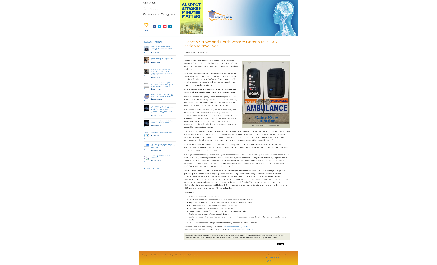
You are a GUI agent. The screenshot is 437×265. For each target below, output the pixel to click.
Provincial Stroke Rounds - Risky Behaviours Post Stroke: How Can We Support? (163, 145)
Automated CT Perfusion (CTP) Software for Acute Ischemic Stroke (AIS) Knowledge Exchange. (162, 84)
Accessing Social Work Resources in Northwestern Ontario (162, 59)
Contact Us (150, 8)
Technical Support (273, 257)
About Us (149, 2)
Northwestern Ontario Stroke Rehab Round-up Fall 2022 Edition (162, 121)
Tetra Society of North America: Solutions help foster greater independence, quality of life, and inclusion (161, 72)
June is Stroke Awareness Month (161, 133)
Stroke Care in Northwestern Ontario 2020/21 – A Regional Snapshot (163, 95)
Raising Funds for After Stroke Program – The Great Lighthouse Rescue (161, 48)
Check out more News (152, 168)
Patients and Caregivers (159, 14)
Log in (268, 261)
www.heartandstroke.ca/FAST (234, 227)
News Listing (153, 42)
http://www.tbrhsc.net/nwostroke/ (240, 230)
